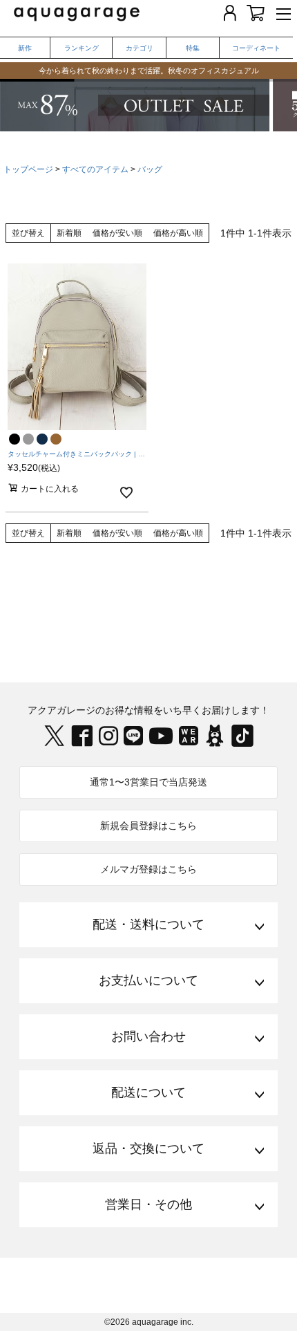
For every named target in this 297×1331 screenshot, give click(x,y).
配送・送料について (148, 924)
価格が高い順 (178, 233)
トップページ (28, 169)
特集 (193, 48)
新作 (25, 48)
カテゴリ (139, 48)
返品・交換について (148, 1148)
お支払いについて (148, 980)
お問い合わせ (148, 1036)
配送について (148, 1092)
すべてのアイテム (95, 169)
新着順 (69, 233)
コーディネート (256, 48)
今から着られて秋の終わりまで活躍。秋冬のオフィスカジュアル (149, 66)
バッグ (149, 169)
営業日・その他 (148, 1204)
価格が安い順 (117, 233)
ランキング (81, 48)
